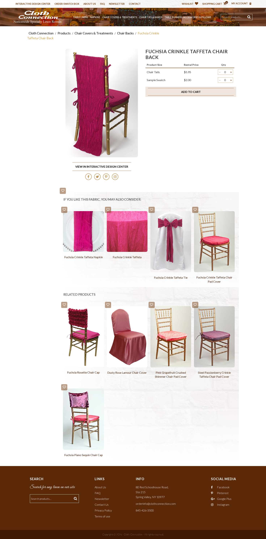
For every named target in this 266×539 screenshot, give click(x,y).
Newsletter (117, 4)
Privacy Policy (103, 510)
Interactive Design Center (33, 4)
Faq (102, 4)
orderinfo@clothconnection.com (156, 503)
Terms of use (102, 516)
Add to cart (191, 91)
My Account (239, 3)
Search (249, 17)
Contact (135, 4)
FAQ (97, 493)
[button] (63, 191)
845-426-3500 (145, 510)
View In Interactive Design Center (101, 166)
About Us (89, 4)
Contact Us (102, 504)
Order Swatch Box (66, 4)
